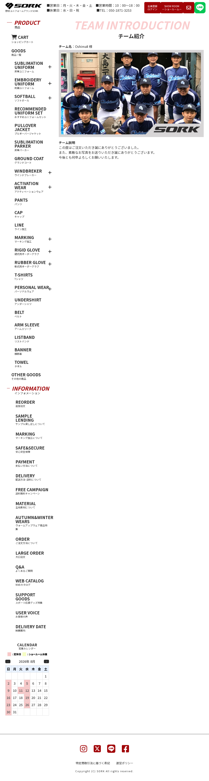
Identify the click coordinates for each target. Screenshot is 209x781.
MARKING (29, 435)
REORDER (25, 403)
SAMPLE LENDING (30, 419)
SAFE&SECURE (30, 449)
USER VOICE (28, 614)
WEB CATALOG (30, 582)
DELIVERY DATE (31, 628)
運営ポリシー (124, 763)
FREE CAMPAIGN (32, 491)
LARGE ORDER (30, 554)
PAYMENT (27, 463)
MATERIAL (26, 504)
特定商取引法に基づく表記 (93, 763)
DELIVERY (28, 477)
